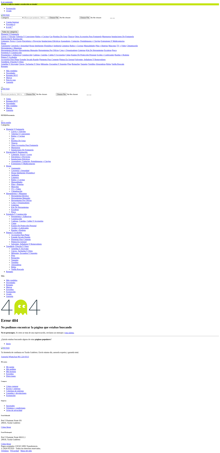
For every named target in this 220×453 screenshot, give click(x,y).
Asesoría (9, 82)
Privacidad (14, 451)
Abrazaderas (101, 64)
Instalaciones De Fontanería (123, 36)
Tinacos (71, 36)
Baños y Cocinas (42, 36)
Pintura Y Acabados (9, 57)
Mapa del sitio (26, 451)
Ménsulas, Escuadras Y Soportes (54, 64)
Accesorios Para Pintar (10, 59)
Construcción (27, 55)
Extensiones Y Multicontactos (113, 41)
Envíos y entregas (13, 389)
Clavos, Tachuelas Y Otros (29, 64)
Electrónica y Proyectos (31, 41)
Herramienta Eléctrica (9, 50)
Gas (51, 36)
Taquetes (84, 64)
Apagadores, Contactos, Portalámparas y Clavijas (80, 41)
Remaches (76, 64)
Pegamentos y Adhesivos (11, 55)
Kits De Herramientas (95, 50)
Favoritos (10, 289)
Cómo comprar (12, 386)
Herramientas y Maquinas (11, 48)
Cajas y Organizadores (68, 50)
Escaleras (108, 50)
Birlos (108, 64)
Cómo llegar (6, 427)
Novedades (10, 73)
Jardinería (57, 46)
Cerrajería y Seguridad (20, 46)
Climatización (132, 46)
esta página (69, 333)
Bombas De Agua (60, 36)
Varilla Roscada (118, 64)
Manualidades (89, 46)
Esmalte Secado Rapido (29, 59)
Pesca (114, 50)
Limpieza (65, 46)
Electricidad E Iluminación (11, 39)
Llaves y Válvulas (8, 36)
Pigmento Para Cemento (49, 59)
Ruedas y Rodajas (122, 55)
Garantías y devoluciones (16, 393)
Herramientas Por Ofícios (48, 50)
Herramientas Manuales (28, 50)
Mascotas (112, 46)
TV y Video (121, 46)
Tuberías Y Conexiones (25, 36)
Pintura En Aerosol (67, 59)
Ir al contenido (7, 2)
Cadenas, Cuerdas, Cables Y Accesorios (49, 55)
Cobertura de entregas (15, 391)
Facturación (11, 8)
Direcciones (11, 376)
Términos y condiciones (15, 408)
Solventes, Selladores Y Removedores (90, 59)
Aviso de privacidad (14, 410)
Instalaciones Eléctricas (51, 41)
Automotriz (5, 46)
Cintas (68, 55)
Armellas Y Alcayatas (9, 64)
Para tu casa (11, 80)
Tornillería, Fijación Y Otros (12, 62)
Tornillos (91, 64)
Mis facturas (11, 371)
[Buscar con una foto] (111, 18)
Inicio (8, 344)
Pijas (69, 64)
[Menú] (2, 87)
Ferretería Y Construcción (11, 53)
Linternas (82, 50)
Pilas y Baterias (102, 46)
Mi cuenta (10, 367)
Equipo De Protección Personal (83, 55)
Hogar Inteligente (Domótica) (41, 46)
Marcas (9, 78)
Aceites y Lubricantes (105, 55)
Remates (4, 66)
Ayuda (8, 11)
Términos (5, 451)
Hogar (3, 43)
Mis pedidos (11, 369)
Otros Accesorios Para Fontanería (88, 36)
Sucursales (10, 406)
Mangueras (106, 36)
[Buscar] (114, 18)
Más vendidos (11, 71)
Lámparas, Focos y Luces (11, 41)
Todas (8, 99)
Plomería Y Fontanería (10, 34)
